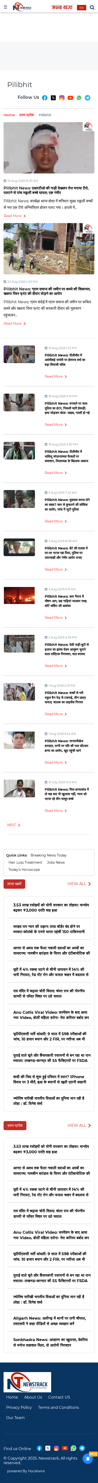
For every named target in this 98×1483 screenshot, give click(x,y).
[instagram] (62, 100)
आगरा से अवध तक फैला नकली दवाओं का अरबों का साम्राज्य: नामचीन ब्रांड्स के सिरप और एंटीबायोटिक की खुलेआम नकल (51, 950)
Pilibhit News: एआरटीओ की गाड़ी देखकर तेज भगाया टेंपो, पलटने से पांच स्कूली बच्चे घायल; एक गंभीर (46, 190)
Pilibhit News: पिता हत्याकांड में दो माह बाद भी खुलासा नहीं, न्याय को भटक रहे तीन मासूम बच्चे (67, 794)
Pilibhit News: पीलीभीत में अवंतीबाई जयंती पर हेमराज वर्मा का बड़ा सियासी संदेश (65, 360)
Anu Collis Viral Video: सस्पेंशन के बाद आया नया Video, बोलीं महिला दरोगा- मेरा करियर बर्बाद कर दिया (51, 1014)
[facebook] (44, 100)
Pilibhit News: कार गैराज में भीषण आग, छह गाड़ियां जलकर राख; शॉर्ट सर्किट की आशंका (66, 601)
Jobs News (56, 862)
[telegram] (87, 100)
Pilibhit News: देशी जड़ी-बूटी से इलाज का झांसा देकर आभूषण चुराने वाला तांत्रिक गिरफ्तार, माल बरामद (67, 649)
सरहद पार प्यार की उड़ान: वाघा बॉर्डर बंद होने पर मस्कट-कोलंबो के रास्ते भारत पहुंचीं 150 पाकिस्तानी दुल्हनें (49, 929)
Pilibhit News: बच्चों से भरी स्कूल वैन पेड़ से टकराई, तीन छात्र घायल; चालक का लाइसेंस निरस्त (65, 697)
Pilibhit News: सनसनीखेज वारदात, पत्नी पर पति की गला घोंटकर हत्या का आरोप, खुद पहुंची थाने (66, 745)
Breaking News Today (49, 855)
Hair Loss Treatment (25, 862)
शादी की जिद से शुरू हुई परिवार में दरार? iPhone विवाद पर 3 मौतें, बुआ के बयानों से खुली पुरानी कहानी (49, 1079)
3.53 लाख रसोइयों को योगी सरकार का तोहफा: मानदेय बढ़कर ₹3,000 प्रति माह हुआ (51, 907)
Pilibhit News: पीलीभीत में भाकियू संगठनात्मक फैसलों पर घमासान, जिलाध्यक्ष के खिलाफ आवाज (66, 456)
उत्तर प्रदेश (26, 115)
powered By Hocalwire (26, 1471)
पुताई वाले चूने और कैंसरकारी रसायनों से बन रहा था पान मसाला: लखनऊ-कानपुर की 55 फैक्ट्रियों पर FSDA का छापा (52, 1057)
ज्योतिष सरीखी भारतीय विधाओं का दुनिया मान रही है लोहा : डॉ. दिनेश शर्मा (48, 1100)
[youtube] (70, 100)
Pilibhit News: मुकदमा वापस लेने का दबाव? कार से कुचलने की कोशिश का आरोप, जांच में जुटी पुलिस (67, 504)
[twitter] (53, 100)
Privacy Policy (19, 1407)
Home (9, 115)
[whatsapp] (79, 100)
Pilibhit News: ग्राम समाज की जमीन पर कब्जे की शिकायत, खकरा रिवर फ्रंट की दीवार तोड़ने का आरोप (47, 291)
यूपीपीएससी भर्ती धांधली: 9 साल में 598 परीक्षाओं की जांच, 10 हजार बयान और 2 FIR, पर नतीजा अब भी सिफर (49, 1036)
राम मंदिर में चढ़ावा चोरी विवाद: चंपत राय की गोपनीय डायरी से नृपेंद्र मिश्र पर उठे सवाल (49, 993)
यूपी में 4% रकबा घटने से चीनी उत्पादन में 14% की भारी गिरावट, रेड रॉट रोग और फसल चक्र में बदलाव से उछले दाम (50, 971)
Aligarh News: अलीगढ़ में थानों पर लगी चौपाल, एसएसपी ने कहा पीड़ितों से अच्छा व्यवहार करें (49, 1320)
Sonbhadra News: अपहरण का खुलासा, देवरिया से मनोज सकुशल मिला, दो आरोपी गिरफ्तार (50, 1342)
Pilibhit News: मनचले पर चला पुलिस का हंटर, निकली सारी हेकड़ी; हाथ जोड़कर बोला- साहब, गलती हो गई (67, 408)
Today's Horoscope (24, 869)
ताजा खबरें (14, 884)
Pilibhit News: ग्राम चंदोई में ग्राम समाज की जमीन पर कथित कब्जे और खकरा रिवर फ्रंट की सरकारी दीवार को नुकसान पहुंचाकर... (47, 308)
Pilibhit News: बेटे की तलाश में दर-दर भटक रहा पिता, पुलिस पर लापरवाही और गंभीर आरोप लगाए (66, 553)
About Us (33, 1397)
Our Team (15, 1417)
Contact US (59, 1397)
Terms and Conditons (58, 1407)
